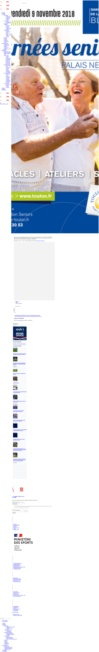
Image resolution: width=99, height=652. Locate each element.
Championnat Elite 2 (17, 556)
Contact (5, 42)
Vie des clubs (4, 50)
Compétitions (4, 49)
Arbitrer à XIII (6, 83)
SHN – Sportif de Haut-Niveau (8, 35)
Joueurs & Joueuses (7, 78)
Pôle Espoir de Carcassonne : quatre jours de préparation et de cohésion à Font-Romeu (19, 354)
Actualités (3, 13)
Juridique (7, 29)
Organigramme (8, 21)
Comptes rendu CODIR (8, 28)
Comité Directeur (16, 600)
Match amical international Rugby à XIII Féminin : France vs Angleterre (19, 420)
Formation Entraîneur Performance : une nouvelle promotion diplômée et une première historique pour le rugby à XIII (19, 449)
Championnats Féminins (17, 560)
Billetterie (3, 88)
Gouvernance (6, 20)
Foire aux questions (17, 602)
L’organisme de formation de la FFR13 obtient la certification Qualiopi (20, 392)
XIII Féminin (8, 58)
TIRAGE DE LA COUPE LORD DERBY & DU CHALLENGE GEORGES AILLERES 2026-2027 (19, 364)
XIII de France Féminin (6, 46)
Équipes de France (5, 43)
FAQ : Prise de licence (17, 589)
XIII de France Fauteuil (6, 47)
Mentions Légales (16, 614)
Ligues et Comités (7, 19)
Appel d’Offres (16, 603)
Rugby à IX (8, 60)
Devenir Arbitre (7, 86)
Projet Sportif (6, 30)
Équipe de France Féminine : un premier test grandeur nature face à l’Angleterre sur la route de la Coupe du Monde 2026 (19, 460)
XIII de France (6, 44)
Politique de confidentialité (17, 615)
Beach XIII (8, 62)
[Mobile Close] (1, 617)
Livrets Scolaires (7, 70)
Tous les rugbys (7, 57)
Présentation (6, 15)
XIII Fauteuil (8, 59)
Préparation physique (8, 82)
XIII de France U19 (7, 48)
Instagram (23, 343)
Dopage (5, 37)
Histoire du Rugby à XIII (8, 17)
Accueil (3, 12)
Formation (8, 87)
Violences (5, 38)
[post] (15, 351)
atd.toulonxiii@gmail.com (40, 240)
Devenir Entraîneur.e (8, 76)
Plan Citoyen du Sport (8, 68)
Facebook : (15, 343)
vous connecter (20, 320)
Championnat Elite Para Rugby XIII (19, 559)
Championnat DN (16, 558)
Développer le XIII (7, 64)
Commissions (8, 22)
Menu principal (4, 620)
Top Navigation (5, 621)
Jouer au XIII (6, 55)
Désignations (16, 518)
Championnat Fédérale (17, 557)
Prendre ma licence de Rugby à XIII (19, 588)
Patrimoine (8, 18)
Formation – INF (16, 522)
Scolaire (5, 39)
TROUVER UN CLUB (4, 103)
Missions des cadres (10, 638)
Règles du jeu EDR (7, 52)
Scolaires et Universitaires (8, 72)
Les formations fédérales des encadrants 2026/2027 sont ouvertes (19, 439)
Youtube (20, 343)
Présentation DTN (10, 637)
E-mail (13, 503)
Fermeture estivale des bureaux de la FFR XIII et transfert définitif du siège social (20, 430)
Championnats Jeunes (17, 561)
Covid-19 (15, 516)
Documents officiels (8, 26)
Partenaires (6, 40)
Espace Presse (6, 41)
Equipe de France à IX (17, 576)
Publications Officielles (6, 24)
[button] (30, 308)
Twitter (18, 343)
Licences (15, 519)
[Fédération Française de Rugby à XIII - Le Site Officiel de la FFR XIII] (4, 7)
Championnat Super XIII (18, 555)
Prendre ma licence (7, 51)
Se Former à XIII (7, 73)
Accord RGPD (15, 504)
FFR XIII (3, 14)
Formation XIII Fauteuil (8, 80)
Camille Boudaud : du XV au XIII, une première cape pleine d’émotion (18, 411)
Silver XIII (8, 63)
